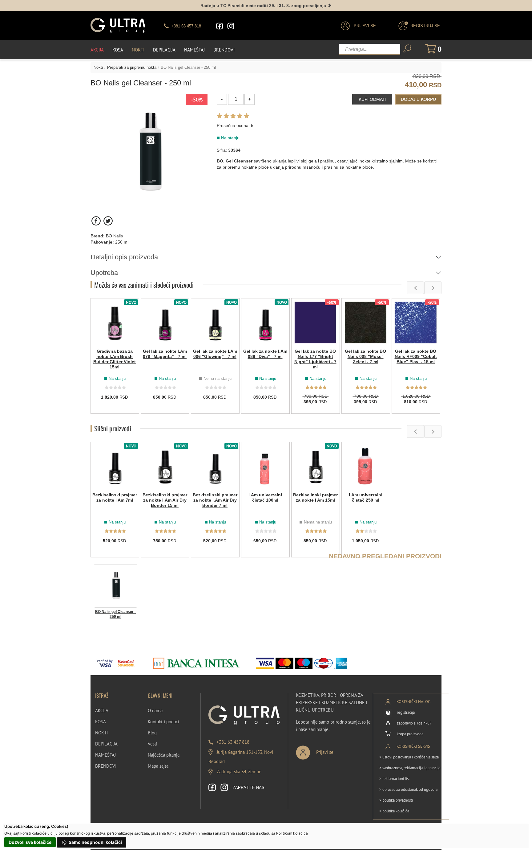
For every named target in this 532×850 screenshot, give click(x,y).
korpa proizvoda (410, 734)
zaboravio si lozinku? (414, 723)
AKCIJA (101, 710)
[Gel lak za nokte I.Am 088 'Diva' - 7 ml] (265, 322)
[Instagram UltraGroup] (230, 26)
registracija (406, 712)
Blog (152, 733)
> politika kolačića (394, 811)
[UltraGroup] (118, 25)
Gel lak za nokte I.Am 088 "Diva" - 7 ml (265, 354)
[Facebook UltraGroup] (219, 26)
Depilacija (164, 50)
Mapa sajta (158, 766)
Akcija (97, 50)
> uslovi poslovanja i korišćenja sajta (409, 757)
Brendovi (224, 50)
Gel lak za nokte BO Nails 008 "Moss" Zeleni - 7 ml (365, 356)
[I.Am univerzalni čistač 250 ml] (366, 466)
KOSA (100, 722)
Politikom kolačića (292, 833)
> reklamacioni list (394, 778)
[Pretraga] (407, 48)
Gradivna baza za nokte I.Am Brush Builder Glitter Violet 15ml (114, 359)
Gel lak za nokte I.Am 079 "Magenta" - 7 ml (165, 354)
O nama (155, 710)
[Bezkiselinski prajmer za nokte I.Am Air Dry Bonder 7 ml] (215, 466)
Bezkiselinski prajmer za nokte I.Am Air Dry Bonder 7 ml (215, 500)
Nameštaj (194, 50)
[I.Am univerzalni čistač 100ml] (265, 466)
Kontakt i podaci (163, 722)
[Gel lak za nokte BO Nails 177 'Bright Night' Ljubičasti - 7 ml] (315, 322)
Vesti (152, 744)
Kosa (117, 50)
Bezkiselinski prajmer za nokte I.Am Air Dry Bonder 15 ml (165, 500)
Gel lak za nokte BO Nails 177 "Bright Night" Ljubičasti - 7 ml (315, 359)
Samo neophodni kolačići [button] (95, 842)
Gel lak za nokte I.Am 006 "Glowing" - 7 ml (215, 354)
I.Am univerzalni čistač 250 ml (365, 497)
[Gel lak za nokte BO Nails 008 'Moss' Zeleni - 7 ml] (366, 322)
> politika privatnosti (396, 800)
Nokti (138, 50)
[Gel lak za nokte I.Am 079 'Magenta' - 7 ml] (165, 322)
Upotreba (104, 273)
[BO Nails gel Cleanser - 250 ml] (115, 585)
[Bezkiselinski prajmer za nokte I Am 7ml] (115, 466)
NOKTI (101, 733)
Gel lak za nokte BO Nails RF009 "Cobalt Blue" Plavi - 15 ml (416, 356)
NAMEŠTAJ (105, 755)
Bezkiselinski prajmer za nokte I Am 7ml (114, 497)
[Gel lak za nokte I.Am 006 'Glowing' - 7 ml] (215, 322)
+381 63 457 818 (232, 742)
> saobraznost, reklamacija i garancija (409, 767)
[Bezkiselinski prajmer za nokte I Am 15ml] (315, 466)
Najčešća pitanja (163, 755)
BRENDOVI (105, 766)
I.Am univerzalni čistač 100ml (265, 497)
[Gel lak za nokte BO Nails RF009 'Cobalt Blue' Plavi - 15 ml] (416, 322)
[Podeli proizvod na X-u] (108, 221)
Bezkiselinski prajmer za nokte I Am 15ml (315, 497)
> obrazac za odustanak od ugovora (408, 789)
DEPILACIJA (106, 744)
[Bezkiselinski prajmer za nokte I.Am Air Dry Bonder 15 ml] (165, 466)
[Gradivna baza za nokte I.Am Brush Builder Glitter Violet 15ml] (115, 322)
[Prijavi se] (335, 750)
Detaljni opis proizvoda (124, 257)
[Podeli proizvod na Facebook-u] (97, 221)
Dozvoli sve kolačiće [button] (30, 842)
